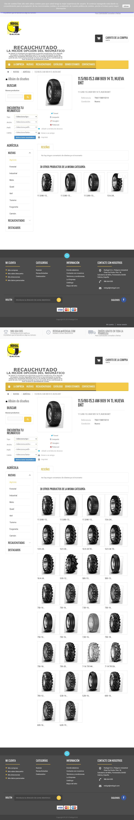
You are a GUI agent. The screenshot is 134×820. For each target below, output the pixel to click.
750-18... (108, 637)
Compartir (55, 117)
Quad (12, 187)
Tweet (55, 113)
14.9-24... (41, 549)
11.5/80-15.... (42, 195)
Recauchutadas (43, 64)
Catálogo (58, 64)
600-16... (108, 696)
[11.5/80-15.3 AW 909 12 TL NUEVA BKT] (71, 182)
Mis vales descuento (15, 274)
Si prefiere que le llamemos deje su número (20, 13)
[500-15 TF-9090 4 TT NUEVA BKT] (116, 564)
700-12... (40, 696)
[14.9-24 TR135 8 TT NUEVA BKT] (48, 535)
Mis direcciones (14, 277)
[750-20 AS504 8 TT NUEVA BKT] (71, 652)
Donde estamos (72, 64)
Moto (12, 180)
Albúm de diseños (18, 79)
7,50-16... (86, 637)
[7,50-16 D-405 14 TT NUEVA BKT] (93, 623)
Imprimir (44, 137)
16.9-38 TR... (110, 549)
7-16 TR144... (87, 666)
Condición (85, 102)
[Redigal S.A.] (19, 27)
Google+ (55, 121)
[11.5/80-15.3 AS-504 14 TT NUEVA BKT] (47, 182)
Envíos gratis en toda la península (110, 332)
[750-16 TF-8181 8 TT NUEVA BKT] (71, 594)
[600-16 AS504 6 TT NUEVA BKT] (116, 682)
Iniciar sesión (122, 324)
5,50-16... (63, 696)
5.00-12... (63, 578)
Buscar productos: (12, 90)
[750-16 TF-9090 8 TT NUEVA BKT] (71, 623)
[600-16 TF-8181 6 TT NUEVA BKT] (48, 711)
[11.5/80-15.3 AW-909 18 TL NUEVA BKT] (94, 182)
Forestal (13, 167)
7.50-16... (86, 608)
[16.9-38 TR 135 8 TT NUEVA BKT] (116, 535)
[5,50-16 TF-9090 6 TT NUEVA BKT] (93, 682)
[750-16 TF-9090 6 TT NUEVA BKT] (48, 623)
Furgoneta (14, 207)
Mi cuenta (10, 262)
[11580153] (8, 64)
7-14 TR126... (110, 666)
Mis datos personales (16, 280)
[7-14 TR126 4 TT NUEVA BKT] (116, 652)
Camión (13, 214)
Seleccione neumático (25, 137)
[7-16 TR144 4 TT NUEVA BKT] (93, 652)
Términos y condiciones (75, 276)
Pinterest (55, 125)
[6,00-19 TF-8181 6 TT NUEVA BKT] (71, 711)
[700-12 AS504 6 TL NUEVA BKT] (48, 682)
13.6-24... (111, 195)
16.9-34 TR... (87, 549)
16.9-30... (63, 549)
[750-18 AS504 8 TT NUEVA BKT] (116, 623)
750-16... (40, 608)
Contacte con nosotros (75, 273)
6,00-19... (63, 725)
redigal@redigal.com (112, 288)
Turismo (13, 200)
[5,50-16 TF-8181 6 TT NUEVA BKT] (71, 682)
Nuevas (30, 64)
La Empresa (18, 64)
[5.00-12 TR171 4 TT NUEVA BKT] (71, 564)
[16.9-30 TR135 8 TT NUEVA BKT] (71, 535)
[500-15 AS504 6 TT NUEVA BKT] (93, 564)
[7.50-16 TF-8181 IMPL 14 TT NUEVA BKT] (93, 594)
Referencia (86, 98)
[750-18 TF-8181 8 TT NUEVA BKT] (48, 652)
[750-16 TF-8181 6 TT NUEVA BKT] (116, 594)
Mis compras (13, 270)
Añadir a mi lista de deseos (52, 129)
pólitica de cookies (86, 6)
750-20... (63, 666)
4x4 (11, 193)
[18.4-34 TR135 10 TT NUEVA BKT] (48, 564)
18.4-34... (41, 578)
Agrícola (26, 72)
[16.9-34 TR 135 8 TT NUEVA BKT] (93, 535)
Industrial (13, 173)
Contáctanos (88, 64)
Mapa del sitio (71, 286)
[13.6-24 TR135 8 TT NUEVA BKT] (117, 182)
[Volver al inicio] (8, 72)
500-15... (86, 578)
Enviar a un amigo (48, 133)
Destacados (14, 227)
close (126, 6)
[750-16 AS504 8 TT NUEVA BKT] (48, 594)
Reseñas (45, 147)
